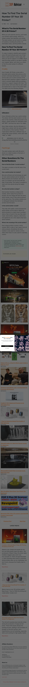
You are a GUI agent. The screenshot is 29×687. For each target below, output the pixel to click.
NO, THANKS (7, 348)
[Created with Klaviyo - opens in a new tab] (14, 351)
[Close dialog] (28, 335)
